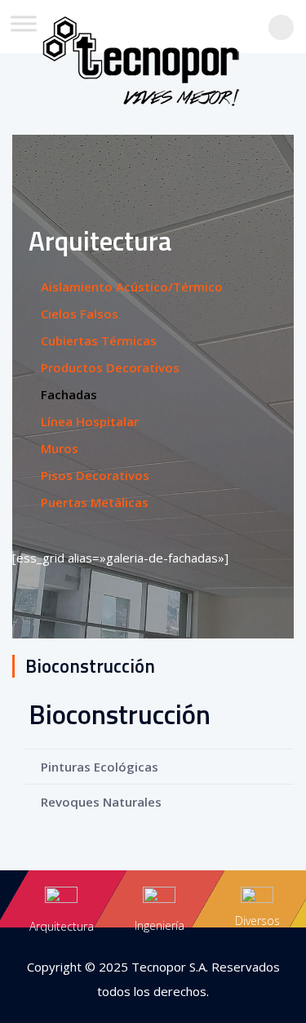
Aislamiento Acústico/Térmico (132, 286)
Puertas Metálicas (95, 502)
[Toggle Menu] (24, 23)
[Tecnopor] (153, 55)
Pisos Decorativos (95, 475)
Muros (59, 448)
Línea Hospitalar (90, 421)
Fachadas (69, 394)
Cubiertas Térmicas (99, 340)
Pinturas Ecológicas (99, 766)
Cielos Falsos (79, 313)
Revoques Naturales (101, 802)
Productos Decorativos (110, 367)
